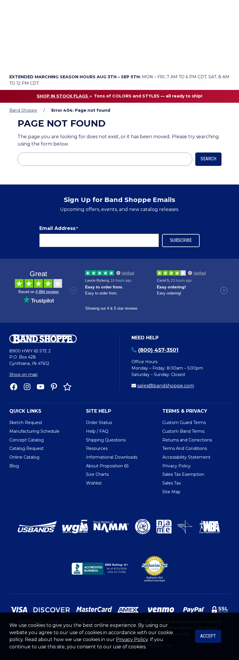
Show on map (23, 374)
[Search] (223, 44)
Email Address (58, 228)
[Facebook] (13, 386)
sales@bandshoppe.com (165, 385)
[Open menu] (223, 60)
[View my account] (31, 60)
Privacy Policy (132, 639)
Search (208, 159)
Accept (208, 636)
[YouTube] (40, 386)
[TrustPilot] (67, 386)
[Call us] (15, 60)
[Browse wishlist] (48, 60)
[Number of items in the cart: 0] (64, 60)
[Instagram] (27, 386)
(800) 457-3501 (158, 350)
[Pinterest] (54, 386)
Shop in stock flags (63, 96)
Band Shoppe (23, 110)
